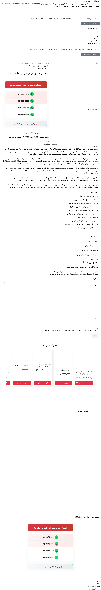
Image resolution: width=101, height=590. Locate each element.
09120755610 (25, 94)
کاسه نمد (63, 417)
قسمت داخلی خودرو (28, 63)
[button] (63, 383)
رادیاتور (64, 432)
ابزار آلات (30, 403)
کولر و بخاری (62, 413)
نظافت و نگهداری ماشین (26, 417)
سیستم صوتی (29, 407)
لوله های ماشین (61, 407)
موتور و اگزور (62, 422)
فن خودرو (63, 439)
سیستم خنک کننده (61, 425)
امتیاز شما (94, 278)
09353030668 (25, 114)
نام (96, 309)
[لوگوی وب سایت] (92, 12)
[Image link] (83, 403)
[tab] (54, 144)
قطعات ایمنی (62, 410)
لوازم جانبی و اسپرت (23, 399)
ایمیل (96, 319)
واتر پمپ (63, 435)
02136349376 (25, 101)
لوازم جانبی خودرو (27, 410)
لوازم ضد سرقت (28, 413)
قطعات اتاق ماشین (60, 403)
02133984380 (25, 108)
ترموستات (63, 429)
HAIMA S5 (40, 63)
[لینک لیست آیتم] (17, 440)
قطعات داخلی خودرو (58, 399)
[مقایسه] (97, 577)
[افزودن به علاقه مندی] (91, 577)
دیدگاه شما (94, 286)
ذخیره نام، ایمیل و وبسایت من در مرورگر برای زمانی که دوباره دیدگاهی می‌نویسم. (71, 330)
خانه (47, 63)
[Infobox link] (75, 469)
